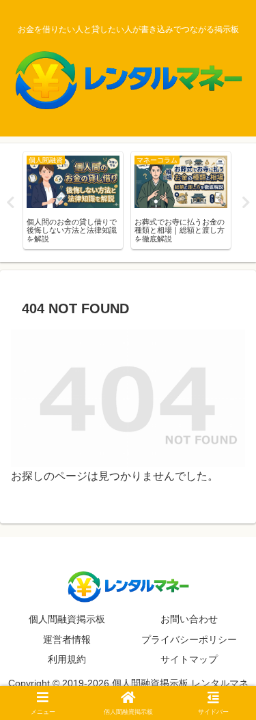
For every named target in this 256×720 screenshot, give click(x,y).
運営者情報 (67, 639)
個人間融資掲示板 (67, 619)
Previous (10, 203)
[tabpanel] (73, 200)
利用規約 (67, 659)
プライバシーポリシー (189, 639)
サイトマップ (189, 659)
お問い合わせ (189, 619)
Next (246, 203)
